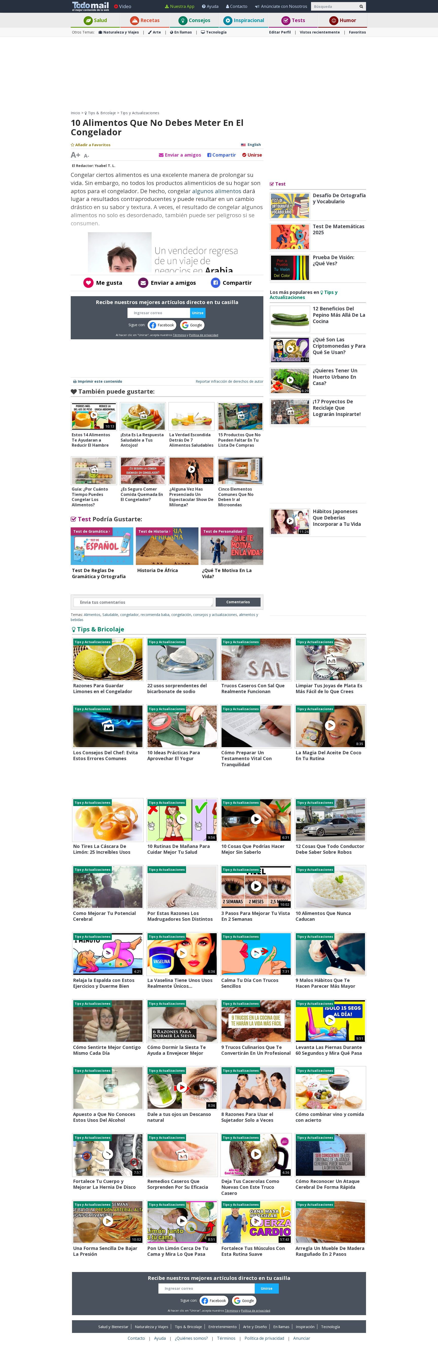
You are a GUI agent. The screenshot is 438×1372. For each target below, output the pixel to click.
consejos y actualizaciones (215, 614)
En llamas (183, 32)
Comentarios (238, 601)
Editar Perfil (280, 32)
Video (125, 6)
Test (83, 519)
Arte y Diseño (255, 1326)
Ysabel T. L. (105, 165)
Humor (347, 20)
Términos (179, 335)
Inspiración (305, 1326)
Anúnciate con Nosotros (284, 6)
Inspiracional (248, 20)
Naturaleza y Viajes (121, 32)
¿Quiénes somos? (191, 1338)
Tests (297, 20)
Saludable (110, 614)
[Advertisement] (219, 73)
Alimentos (92, 614)
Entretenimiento (222, 1326)
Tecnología (216, 32)
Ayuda (212, 6)
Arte (157, 32)
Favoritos (357, 32)
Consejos (199, 20)
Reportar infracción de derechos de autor (229, 381)
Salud (100, 20)
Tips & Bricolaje (101, 112)
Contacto (238, 6)
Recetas (149, 20)
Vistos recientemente (320, 32)
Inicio (75, 112)
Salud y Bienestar (113, 1326)
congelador (129, 614)
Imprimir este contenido (100, 381)
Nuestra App (182, 6)
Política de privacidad (203, 335)
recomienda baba (155, 614)
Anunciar (301, 1338)
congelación (181, 614)
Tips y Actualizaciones (139, 112)
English (254, 144)
